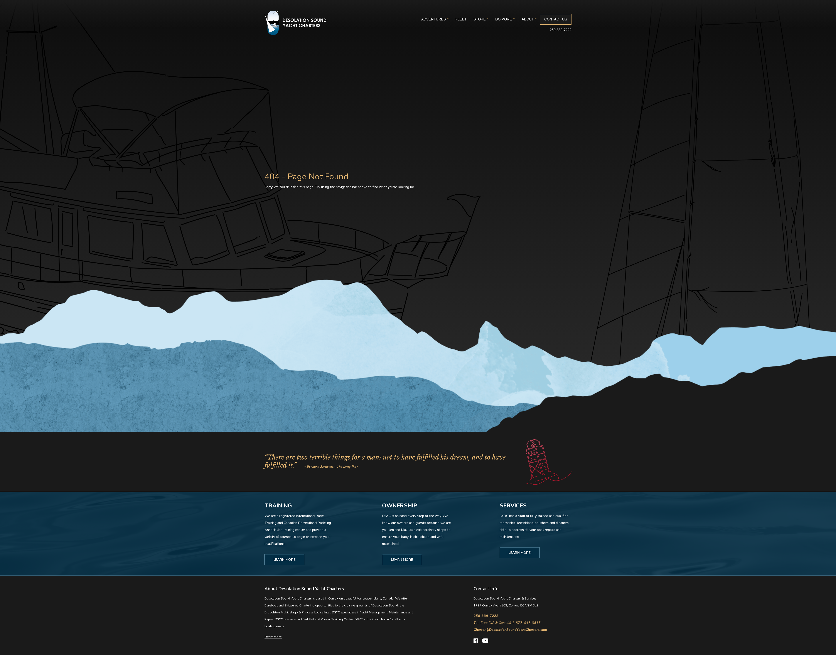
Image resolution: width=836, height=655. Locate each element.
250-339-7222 (560, 30)
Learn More (284, 559)
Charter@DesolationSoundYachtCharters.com (510, 629)
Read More (273, 637)
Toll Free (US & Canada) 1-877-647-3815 (507, 622)
